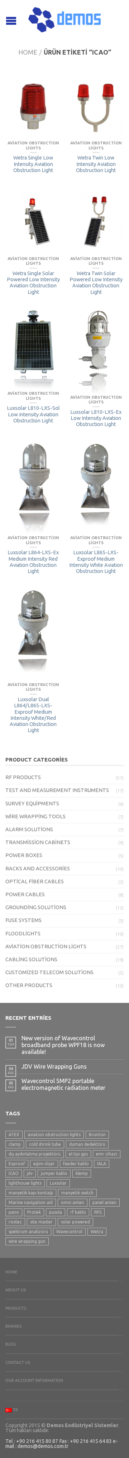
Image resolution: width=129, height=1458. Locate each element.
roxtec (15, 1221)
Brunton (97, 1134)
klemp (82, 1173)
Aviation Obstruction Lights (45, 946)
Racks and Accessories (37, 868)
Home (27, 52)
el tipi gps (78, 1154)
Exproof (17, 1163)
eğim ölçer (44, 1163)
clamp (15, 1144)
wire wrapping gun (27, 1241)
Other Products (28, 985)
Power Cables (25, 894)
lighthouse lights (25, 1183)
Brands (13, 1326)
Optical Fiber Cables (34, 881)
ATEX (14, 1134)
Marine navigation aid (31, 1202)
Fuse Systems (23, 920)
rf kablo (78, 1212)
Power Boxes (23, 855)
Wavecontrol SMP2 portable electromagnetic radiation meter (63, 1084)
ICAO (14, 1173)
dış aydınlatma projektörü (35, 1154)
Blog (10, 1344)
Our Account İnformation (34, 1380)
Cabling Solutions (31, 959)
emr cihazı (106, 1154)
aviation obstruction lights (54, 1134)
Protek (34, 1212)
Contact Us (17, 1362)
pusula (55, 1212)
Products (15, 1308)
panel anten (104, 1202)
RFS (97, 1212)
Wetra (97, 1231)
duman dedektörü (87, 1144)
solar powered (75, 1221)
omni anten (72, 1202)
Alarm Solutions (29, 829)
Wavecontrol (69, 1231)
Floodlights (22, 933)
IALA (101, 1163)
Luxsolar (58, 1183)
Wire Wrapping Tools (35, 816)
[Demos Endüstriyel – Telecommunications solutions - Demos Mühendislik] (64, 18)
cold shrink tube (45, 1144)
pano (14, 1212)
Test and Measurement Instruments (57, 790)
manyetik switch (77, 1192)
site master (41, 1221)
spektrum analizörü (28, 1231)
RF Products (23, 777)
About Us (15, 1289)
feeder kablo (76, 1163)
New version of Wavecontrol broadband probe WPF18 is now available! (63, 1045)
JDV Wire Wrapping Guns (54, 1066)
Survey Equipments (32, 803)
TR (15, 1409)
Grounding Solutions (35, 907)
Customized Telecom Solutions (49, 972)
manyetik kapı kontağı (31, 1192)
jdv (30, 1173)
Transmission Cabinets (37, 842)
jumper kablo (54, 1173)
